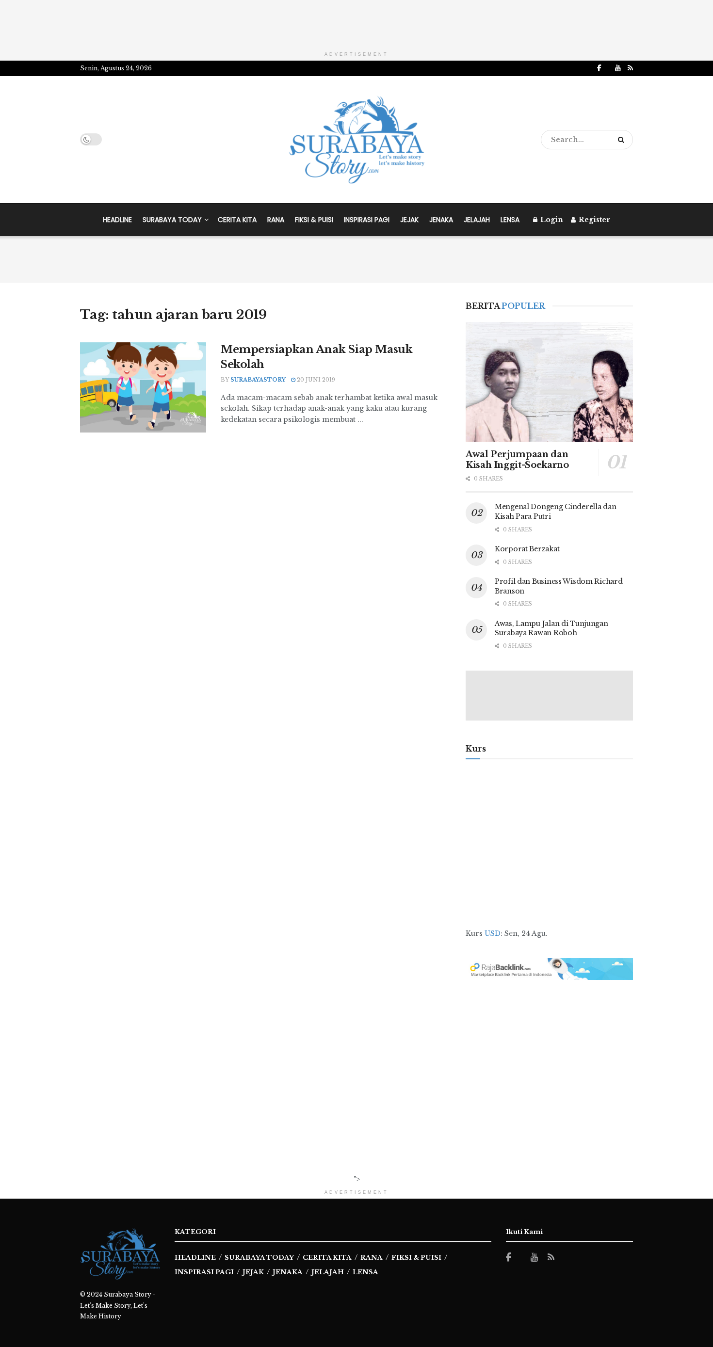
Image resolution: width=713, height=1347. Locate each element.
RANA (275, 219)
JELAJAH (477, 219)
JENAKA (441, 219)
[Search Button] (623, 139)
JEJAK (409, 219)
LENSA (510, 219)
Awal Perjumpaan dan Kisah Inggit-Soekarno (517, 460)
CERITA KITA (237, 219)
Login (550, 219)
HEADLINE (117, 219)
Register (593, 219)
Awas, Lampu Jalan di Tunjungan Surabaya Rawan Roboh (551, 628)
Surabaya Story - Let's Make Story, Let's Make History (118, 1305)
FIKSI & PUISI (314, 219)
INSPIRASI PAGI (366, 219)
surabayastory (258, 379)
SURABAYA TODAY (172, 219)
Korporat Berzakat (527, 549)
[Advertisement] (356, 22)
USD (493, 933)
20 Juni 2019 (315, 379)
